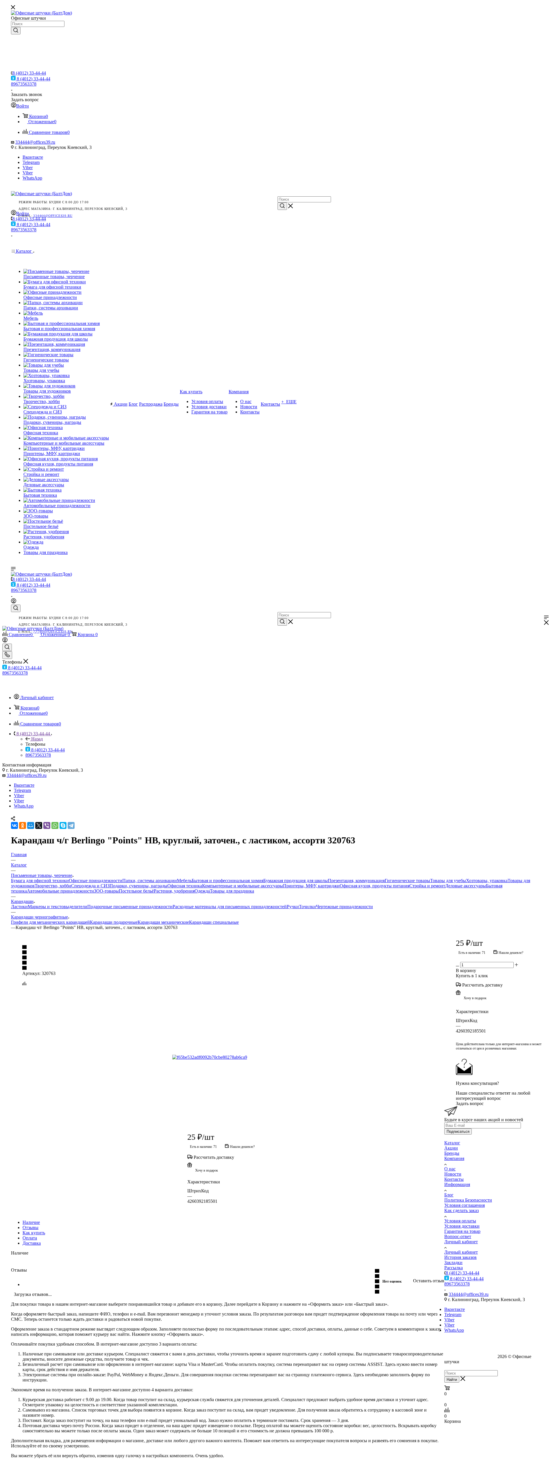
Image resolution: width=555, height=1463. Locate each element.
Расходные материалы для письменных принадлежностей (230, 906)
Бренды (451, 1153)
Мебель (184, 880)
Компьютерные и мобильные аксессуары (242, 885)
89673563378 (23, 84)
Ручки (293, 906)
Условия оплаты (460, 1220)
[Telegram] (71, 825)
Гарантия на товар (462, 1231)
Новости (452, 1174)
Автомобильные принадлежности (60, 890)
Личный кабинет (461, 1241)
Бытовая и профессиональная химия (227, 880)
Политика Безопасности (468, 1200)
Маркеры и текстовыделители (57, 906)
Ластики (19, 906)
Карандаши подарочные (114, 922)
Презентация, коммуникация (356, 880)
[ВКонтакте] (14, 825)
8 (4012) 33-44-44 (29, 73)
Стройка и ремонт (427, 885)
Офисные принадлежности (95, 880)
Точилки (307, 906)
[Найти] (16, 30)
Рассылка (453, 1267)
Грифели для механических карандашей (50, 922)
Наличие (31, 1222)
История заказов (460, 1257)
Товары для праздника (232, 890)
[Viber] (46, 825)
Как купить (34, 1232)
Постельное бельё (136, 890)
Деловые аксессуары (465, 885)
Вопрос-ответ (457, 1236)
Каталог (452, 1142)
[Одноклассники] (22, 825)
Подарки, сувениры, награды (138, 885)
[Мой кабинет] (13, 601)
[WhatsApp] (54, 825)
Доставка (32, 1243)
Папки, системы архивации (149, 880)
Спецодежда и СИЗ (90, 885)
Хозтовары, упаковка (487, 880)
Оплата (30, 1237)
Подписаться (458, 1131)
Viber (28, 167)
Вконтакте (33, 157)
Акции (451, 1148)
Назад (37, 738)
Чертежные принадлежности (344, 906)
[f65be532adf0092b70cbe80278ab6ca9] (237, 1057)
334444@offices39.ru (35, 142)
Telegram (31, 162)
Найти (452, 1379)
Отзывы (30, 1227)
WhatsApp (32, 178)
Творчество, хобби (53, 885)
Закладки (453, 1262)
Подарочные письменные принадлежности (130, 906)
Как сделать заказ (461, 1210)
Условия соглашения (464, 1205)
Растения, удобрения (174, 890)
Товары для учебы (448, 880)
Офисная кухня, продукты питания (374, 885)
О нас (450, 1168)
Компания (454, 1158)
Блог (449, 1194)
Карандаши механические (163, 922)
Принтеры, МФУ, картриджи (311, 885)
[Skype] (63, 825)
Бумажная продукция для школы (295, 880)
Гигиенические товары (407, 880)
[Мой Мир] (30, 825)
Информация (457, 1184)
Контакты (454, 1179)
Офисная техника (184, 885)
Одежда (202, 890)
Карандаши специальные (214, 922)
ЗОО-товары (106, 890)
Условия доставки (462, 1226)
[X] (38, 825)
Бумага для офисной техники (40, 880)
